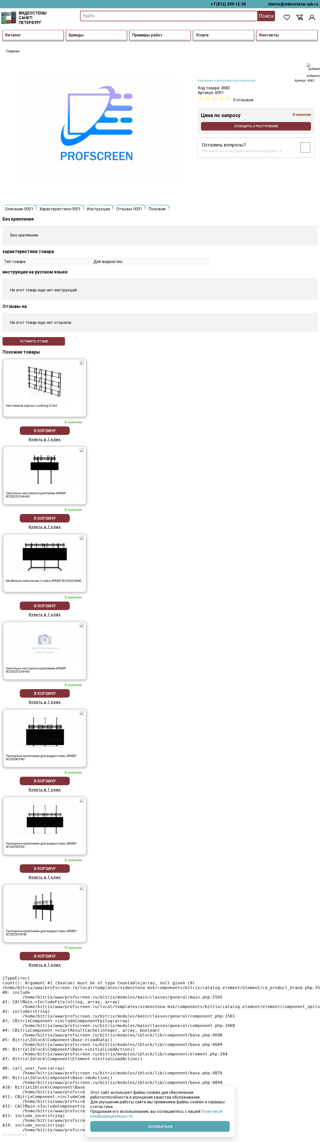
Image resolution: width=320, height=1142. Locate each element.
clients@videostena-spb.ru (293, 4)
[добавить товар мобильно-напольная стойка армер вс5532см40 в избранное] (82, 538)
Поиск (266, 16)
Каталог (13, 35)
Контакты (269, 35)
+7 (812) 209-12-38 (228, 4)
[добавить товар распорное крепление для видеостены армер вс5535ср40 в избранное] (82, 800)
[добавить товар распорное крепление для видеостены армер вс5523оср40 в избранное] (82, 888)
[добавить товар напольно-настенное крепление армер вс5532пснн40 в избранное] (82, 625)
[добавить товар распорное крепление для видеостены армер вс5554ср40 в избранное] (82, 713)
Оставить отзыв (34, 341)
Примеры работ (147, 35)
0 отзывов (243, 100)
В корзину (45, 430)
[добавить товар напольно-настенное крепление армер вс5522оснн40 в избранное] (82, 450)
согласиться (160, 1126)
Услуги (202, 35)
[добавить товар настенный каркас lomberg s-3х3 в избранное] (82, 363)
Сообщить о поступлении (256, 126)
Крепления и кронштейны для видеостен (226, 80)
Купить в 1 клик (45, 439)
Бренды (76, 35)
